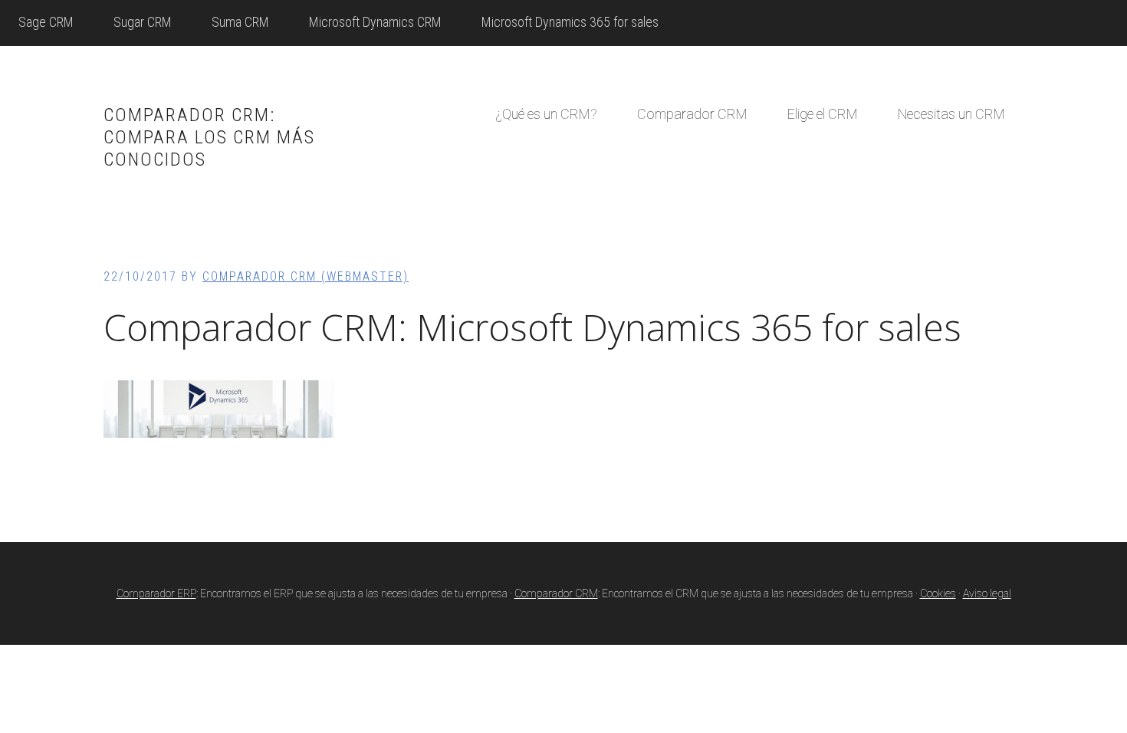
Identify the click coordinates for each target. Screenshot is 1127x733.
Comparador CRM (556, 593)
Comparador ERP (156, 593)
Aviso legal (987, 593)
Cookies (938, 593)
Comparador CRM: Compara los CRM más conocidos (209, 137)
